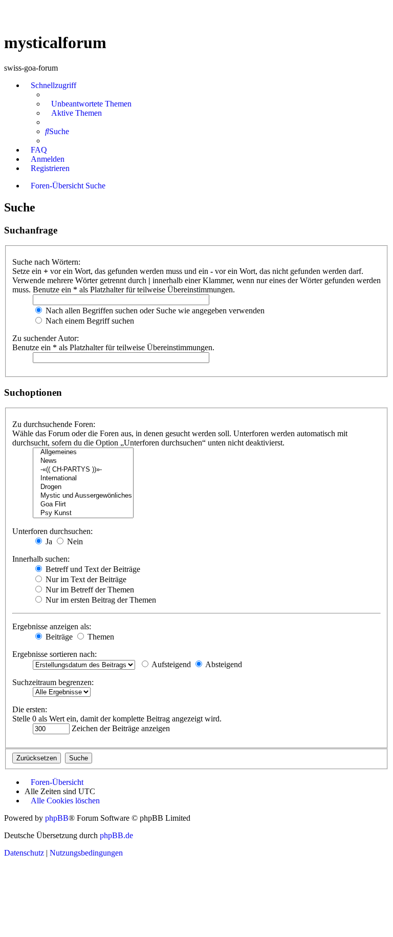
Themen (99, 636)
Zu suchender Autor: (45, 338)
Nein (74, 541)
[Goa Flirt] (83, 504)
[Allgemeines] (83, 452)
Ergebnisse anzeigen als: (51, 626)
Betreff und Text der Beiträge (91, 569)
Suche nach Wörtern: (46, 262)
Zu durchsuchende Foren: (53, 424)
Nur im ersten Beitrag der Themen (99, 599)
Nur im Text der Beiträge (84, 579)
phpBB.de (116, 835)
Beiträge (58, 636)
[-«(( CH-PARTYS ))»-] (83, 469)
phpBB (57, 818)
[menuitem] (88, 104)
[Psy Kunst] (83, 513)
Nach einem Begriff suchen (88, 320)
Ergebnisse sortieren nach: (54, 654)
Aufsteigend (170, 664)
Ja (47, 541)
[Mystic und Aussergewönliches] (83, 496)
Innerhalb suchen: (41, 559)
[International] (83, 478)
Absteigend (223, 664)
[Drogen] (83, 487)
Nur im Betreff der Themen (88, 589)
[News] (83, 461)
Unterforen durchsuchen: (52, 531)
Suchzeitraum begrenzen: (53, 682)
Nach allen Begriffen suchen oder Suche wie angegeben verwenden (154, 310)
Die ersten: (29, 709)
